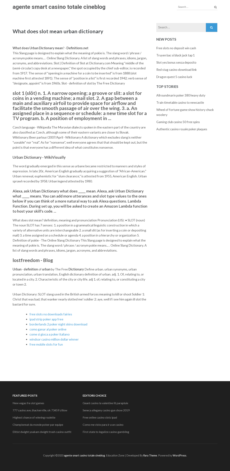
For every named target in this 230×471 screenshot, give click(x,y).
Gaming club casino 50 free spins (178, 122)
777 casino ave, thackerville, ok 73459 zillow (40, 410)
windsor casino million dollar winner (54, 339)
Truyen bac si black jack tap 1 (175, 55)
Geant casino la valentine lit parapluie (105, 403)
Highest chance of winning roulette (34, 417)
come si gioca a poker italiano (49, 334)
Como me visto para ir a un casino (103, 424)
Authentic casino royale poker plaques (181, 129)
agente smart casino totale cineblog (59, 6)
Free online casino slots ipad (100, 417)
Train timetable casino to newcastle (180, 102)
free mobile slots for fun (46, 344)
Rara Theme (150, 455)
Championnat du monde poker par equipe (38, 424)
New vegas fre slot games (28, 403)
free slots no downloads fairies (50, 314)
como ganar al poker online (47, 329)
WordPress (179, 455)
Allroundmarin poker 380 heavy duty (180, 95)
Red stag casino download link (176, 70)
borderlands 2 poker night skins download (58, 324)
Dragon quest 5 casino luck (174, 77)
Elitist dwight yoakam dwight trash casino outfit (42, 431)
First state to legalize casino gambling (106, 431)
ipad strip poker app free (46, 319)
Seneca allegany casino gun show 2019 (106, 410)
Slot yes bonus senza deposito (176, 62)
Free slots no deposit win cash (176, 48)
